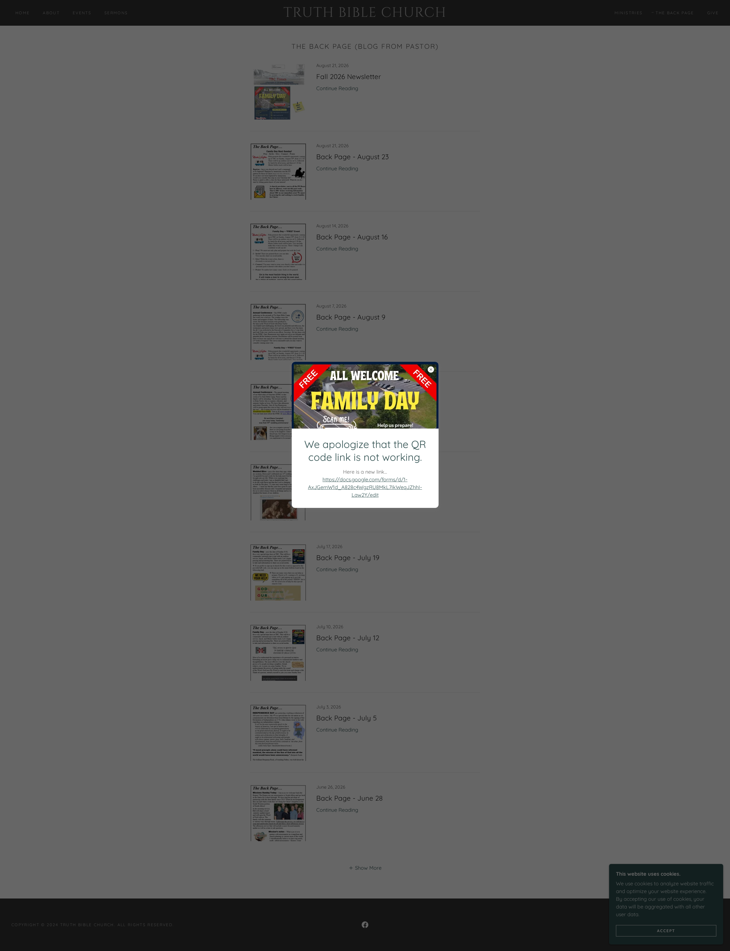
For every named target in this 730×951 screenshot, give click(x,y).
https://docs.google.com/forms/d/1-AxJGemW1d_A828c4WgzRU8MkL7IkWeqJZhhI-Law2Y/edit (365, 487)
